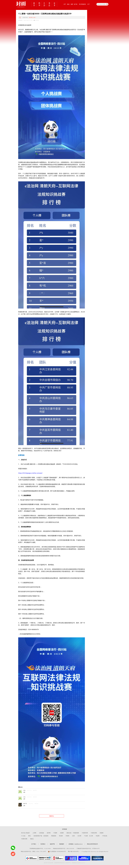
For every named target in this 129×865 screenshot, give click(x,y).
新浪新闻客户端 (38, 835)
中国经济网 (94, 832)
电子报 (75, 4)
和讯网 (61, 835)
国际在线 (69, 832)
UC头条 (23, 835)
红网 (73, 835)
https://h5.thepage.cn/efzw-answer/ (30, 473)
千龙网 (86, 835)
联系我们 (43, 844)
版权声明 (52, 844)
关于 (88, 4)
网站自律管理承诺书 (92, 844)
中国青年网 (85, 832)
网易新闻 (53, 835)
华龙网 (97, 835)
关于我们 (33, 844)
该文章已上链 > (32, 17)
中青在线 (104, 835)
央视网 (62, 832)
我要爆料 (61, 844)
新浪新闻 (46, 835)
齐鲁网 (67, 835)
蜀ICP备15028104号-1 (73, 851)
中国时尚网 (24, 838)
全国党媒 (41, 832)
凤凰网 (101, 832)
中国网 (55, 832)
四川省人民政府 (25, 832)
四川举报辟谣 (82, 4)
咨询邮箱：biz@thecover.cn (75, 844)
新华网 (48, 832)
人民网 (34, 832)
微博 (72, 4)
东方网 (79, 835)
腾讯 (29, 835)
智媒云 (32, 838)
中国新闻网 (76, 832)
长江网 (91, 835)
